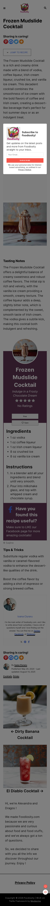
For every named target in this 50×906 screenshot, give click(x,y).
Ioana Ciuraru (20, 665)
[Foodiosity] (24, 8)
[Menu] (4, 8)
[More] (21, 41)
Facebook (19, 634)
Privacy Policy (25, 882)
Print (25, 416)
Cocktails (7, 676)
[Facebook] (11, 41)
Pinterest (31, 634)
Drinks (16, 676)
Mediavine (36, 901)
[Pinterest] (5, 41)
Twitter (37, 631)
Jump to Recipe (18, 52)
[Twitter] (16, 41)
